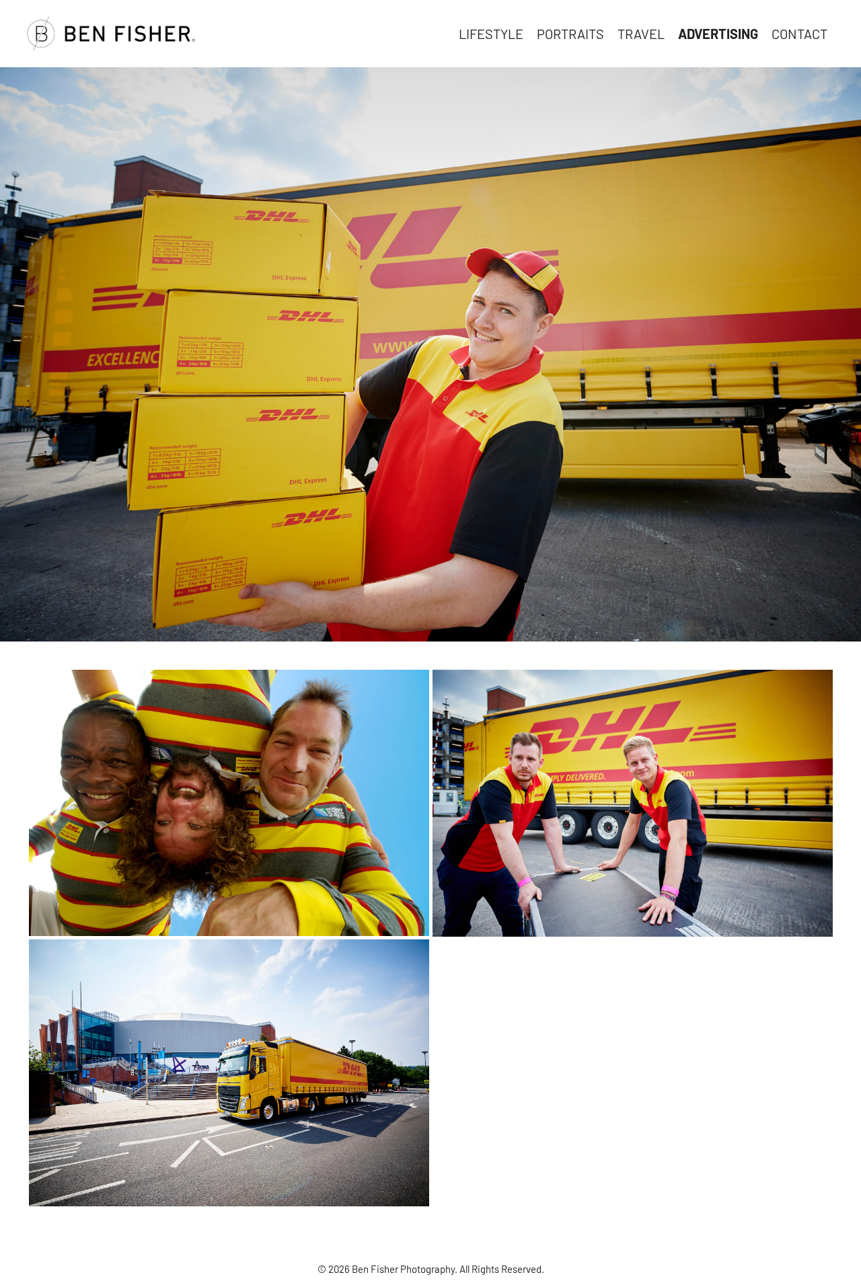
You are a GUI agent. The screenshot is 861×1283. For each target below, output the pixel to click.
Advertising (718, 34)
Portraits (570, 34)
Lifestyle (491, 34)
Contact (799, 34)
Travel (641, 34)
